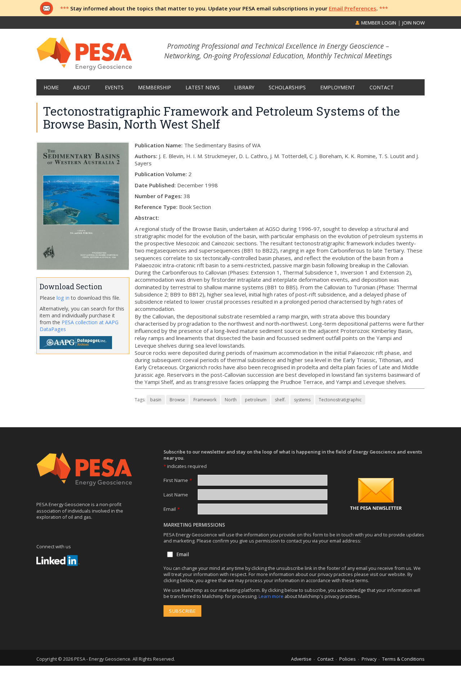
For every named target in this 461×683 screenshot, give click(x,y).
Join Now (413, 22)
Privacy (369, 659)
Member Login (378, 22)
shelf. (280, 400)
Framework (204, 400)
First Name (178, 480)
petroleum (256, 400)
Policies (347, 659)
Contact (325, 659)
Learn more (272, 596)
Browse (177, 400)
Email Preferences (352, 8)
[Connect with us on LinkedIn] (58, 560)
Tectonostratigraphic (340, 400)
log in (63, 297)
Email (172, 509)
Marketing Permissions (194, 525)
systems (302, 400)
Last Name (176, 494)
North (231, 400)
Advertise (301, 659)
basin (155, 400)
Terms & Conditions (403, 659)
